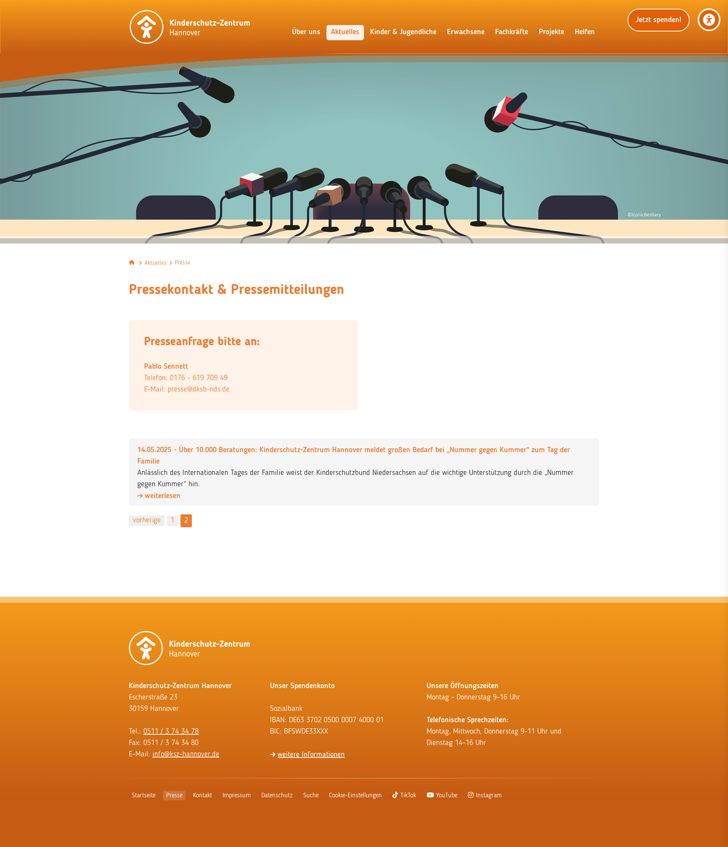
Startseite (143, 795)
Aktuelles (155, 263)
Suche (310, 795)
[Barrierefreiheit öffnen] (709, 19)
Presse (174, 795)
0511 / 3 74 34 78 (171, 731)
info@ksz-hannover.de (185, 754)
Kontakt (202, 795)
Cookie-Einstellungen (355, 795)
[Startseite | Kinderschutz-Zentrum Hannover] (190, 27)
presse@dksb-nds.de (198, 389)
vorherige (147, 520)
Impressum (237, 795)
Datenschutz (277, 795)
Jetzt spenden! (658, 20)
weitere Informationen (311, 755)
